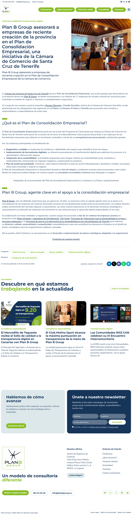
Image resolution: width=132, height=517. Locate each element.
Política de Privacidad (97, 427)
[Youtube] (129, 2)
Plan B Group (19, 252)
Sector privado (37, 252)
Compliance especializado (13, 329)
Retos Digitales (24, 218)
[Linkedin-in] (126, 2)
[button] (109, 263)
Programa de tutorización (24, 258)
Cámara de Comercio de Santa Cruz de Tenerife (27, 93)
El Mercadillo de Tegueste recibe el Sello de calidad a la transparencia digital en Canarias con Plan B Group (21, 337)
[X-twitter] (124, 2)
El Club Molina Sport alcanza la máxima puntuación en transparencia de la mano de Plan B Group (65, 337)
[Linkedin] (105, 492)
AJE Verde (65, 218)
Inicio (4, 21)
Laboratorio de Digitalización (45, 218)
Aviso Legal (113, 427)
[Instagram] (110, 492)
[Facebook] (121, 2)
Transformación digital (32, 21)
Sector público (56, 252)
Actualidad (14, 21)
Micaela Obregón (53, 105)
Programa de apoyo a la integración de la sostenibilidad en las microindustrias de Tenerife (68, 221)
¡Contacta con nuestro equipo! (66, 239)
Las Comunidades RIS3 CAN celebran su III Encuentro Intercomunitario (109, 336)
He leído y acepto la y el (96, 427)
